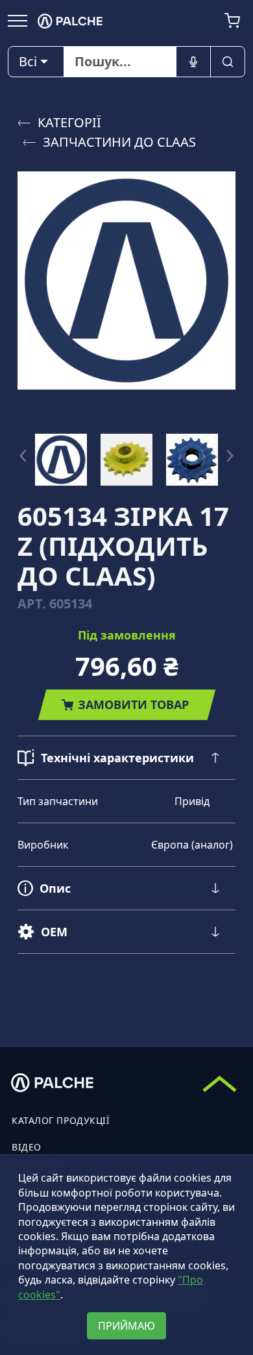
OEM (54, 931)
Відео (27, 1147)
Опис (55, 888)
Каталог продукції (61, 1120)
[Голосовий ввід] (193, 61)
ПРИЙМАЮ (126, 1326)
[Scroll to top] (219, 1084)
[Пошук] (227, 61)
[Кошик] (232, 20)
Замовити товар (133, 704)
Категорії (69, 122)
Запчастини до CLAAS (119, 142)
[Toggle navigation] (17, 20)
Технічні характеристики (117, 757)
